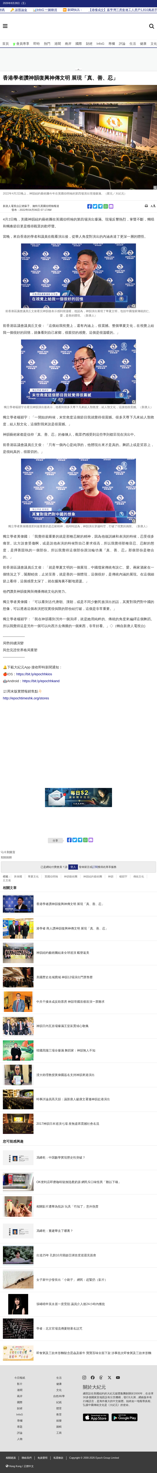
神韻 (110, 876)
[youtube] (118, 1377)
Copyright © (76, 1458)
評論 (122, 44)
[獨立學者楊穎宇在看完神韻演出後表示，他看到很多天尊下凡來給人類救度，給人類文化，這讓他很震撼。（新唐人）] (78, 371)
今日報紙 (19, 1377)
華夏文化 (33, 876)
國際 (78, 44)
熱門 (47, 44)
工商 (59, 1432)
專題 (19, 1426)
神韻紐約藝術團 (92, 876)
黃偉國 (18, 876)
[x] (109, 1377)
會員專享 (22, 44)
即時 (36, 44)
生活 (132, 44)
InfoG (100, 44)
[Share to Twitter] (95, 206)
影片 (19, 1383)
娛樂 (59, 1420)
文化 (153, 44)
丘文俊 (7, 880)
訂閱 (95, 866)
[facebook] (93, 1377)
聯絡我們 (27, 1458)
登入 (73, 866)
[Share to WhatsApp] (105, 206)
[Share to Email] (111, 206)
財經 (89, 44)
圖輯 (59, 1426)
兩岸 (68, 44)
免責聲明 (42, 1458)
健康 (143, 44)
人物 (19, 1438)
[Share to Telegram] (100, 206)
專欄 (111, 44)
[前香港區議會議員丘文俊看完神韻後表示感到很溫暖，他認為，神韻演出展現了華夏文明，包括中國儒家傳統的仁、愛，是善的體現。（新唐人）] (78, 275)
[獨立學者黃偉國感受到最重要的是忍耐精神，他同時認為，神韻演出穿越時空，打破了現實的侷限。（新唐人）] (78, 491)
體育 (59, 1408)
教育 (59, 1414)
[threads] (101, 1377)
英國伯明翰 (51, 876)
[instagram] (84, 1377)
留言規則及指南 (6, 857)
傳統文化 (138, 876)
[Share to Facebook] (89, 206)
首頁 (5, 44)
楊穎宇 (123, 876)
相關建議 (11, 1458)
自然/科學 (59, 1396)
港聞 (57, 44)
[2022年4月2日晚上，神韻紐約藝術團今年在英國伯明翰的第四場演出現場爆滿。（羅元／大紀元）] (78, 137)
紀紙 (59, 1402)
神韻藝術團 (70, 876)
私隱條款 (58, 1458)
